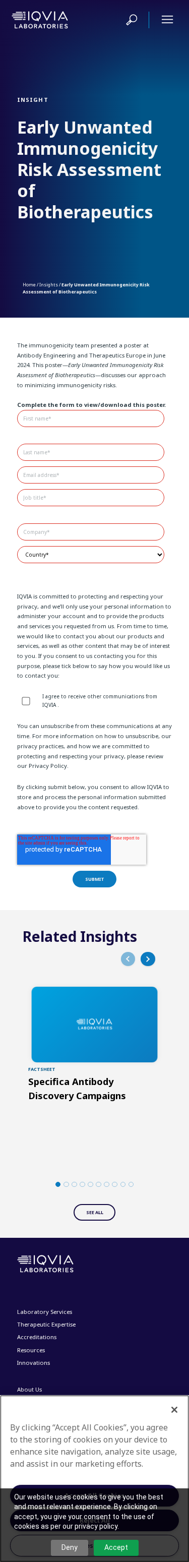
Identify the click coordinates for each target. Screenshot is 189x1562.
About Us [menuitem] (29, 1389)
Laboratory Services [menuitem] (44, 1311)
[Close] (174, 1410)
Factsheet (41, 1069)
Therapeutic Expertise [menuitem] (46, 1324)
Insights (48, 284)
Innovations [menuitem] (33, 1362)
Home (29, 284)
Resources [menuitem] (31, 1350)
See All (94, 1212)
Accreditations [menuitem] (36, 1337)
